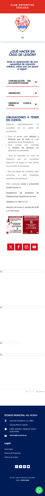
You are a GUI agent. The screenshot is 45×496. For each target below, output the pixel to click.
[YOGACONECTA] (22, 355)
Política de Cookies (11, 457)
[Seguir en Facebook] (18, 247)
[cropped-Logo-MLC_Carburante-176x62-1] (9, 343)
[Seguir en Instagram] (26, 247)
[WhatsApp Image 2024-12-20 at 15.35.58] (22, 308)
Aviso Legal (8, 449)
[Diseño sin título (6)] (22, 272)
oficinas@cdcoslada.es (18, 435)
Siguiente (40, 392)
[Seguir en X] (10, 247)
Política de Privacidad (12, 453)
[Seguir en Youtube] (34, 247)
